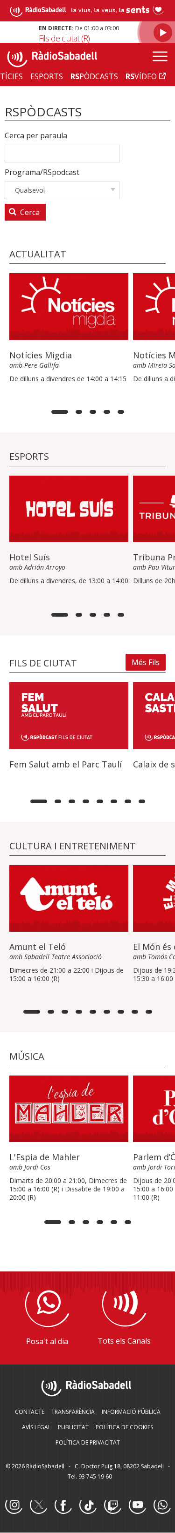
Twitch (112, 1505)
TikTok (88, 1505)
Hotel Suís (29, 557)
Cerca (29, 212)
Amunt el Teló (37, 946)
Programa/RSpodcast (42, 172)
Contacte (29, 1412)
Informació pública (131, 1412)
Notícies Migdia (40, 355)
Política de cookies (124, 1427)
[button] (59, 412)
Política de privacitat (88, 1442)
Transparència (73, 1412)
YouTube (137, 1505)
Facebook (63, 1505)
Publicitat (73, 1427)
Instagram (13, 1505)
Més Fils (146, 662)
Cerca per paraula (36, 135)
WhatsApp (162, 1505)
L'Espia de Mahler (44, 1157)
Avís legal (36, 1427)
